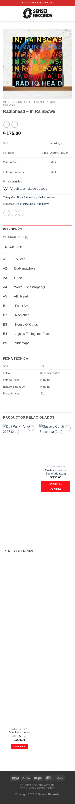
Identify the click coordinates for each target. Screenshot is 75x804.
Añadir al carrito (55, 486)
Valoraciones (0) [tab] (15, 237)
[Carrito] (70, 13)
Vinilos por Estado (30, 102)
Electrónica (22, 203)
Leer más (19, 746)
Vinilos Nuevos (46, 197)
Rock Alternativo (26, 197)
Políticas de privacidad (37, 785)
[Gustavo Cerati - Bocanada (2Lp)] (55, 443)
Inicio (7, 102)
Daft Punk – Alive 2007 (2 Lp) (19, 734)
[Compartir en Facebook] (14, 213)
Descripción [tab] (12, 228)
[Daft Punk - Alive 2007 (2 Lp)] (19, 575)
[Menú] (5, 13)
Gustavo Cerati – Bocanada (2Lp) (55, 472)
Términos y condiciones (37, 788)
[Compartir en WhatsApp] (6, 213)
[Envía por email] (21, 213)
